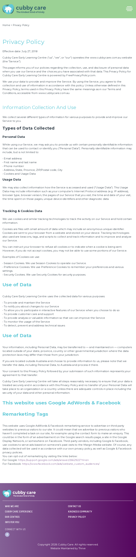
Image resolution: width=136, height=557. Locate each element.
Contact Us (74, 506)
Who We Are (12, 506)
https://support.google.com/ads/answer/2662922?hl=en (53, 460)
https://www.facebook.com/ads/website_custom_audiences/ (61, 463)
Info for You (12, 522)
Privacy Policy (77, 517)
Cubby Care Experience (19, 511)
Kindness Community (80, 511)
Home (6, 25)
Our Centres (12, 517)
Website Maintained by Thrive (68, 548)
